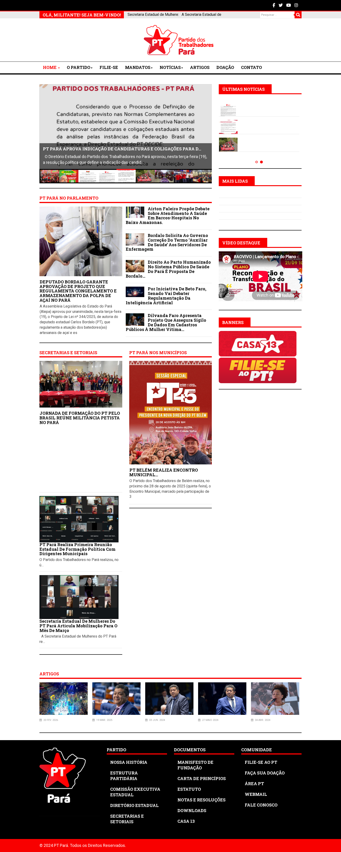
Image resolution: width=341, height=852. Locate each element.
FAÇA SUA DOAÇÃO (265, 773)
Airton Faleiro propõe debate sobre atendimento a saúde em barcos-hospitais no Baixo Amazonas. (167, 215)
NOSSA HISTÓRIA (128, 762)
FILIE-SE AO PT (261, 762)
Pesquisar (298, 14)
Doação (225, 67)
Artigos (199, 67)
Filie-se (109, 67)
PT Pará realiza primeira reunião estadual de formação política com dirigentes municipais (77, 549)
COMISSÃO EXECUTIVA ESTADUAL (135, 791)
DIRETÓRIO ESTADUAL (134, 805)
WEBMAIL (256, 794)
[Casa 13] (257, 343)
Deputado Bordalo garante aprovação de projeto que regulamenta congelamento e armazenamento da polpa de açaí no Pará (78, 291)
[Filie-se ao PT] (257, 370)
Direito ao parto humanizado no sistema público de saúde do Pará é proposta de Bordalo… (168, 269)
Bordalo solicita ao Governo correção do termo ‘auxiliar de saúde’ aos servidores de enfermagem (167, 242)
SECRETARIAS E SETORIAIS (127, 818)
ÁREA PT (254, 783)
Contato (251, 67)
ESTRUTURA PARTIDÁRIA (124, 775)
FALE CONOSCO (261, 805)
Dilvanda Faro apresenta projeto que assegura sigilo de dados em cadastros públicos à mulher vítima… (166, 322)
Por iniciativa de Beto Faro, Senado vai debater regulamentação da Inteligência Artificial (166, 295)
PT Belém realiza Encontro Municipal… (163, 472)
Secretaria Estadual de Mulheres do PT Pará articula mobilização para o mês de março (78, 625)
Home (50, 67)
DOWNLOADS (191, 810)
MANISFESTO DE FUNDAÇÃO (195, 765)
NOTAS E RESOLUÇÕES (201, 800)
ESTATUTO (189, 789)
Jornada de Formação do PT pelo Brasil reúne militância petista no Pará (79, 417)
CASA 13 (186, 821)
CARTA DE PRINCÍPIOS (201, 778)
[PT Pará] (74, 40)
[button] (256, 162)
